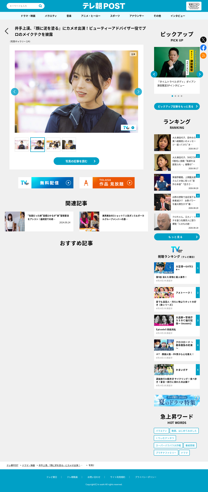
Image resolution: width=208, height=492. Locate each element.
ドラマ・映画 (28, 16)
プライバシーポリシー (145, 476)
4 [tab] (181, 96)
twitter (203, 40)
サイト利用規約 (117, 476)
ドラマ (184, 452)
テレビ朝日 (51, 476)
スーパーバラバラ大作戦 (168, 445)
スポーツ (115, 16)
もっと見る (175, 237)
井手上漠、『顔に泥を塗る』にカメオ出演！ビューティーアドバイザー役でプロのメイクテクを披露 (63, 465)
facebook (203, 48)
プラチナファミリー (166, 452)
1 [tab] (172, 96)
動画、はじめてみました (184, 430)
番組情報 (190, 445)
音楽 (69, 16)
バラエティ (51, 16)
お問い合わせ (94, 476)
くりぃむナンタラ (165, 438)
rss (203, 55)
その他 (157, 16)
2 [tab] (175, 96)
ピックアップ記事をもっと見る (176, 106)
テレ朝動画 (72, 476)
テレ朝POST (104, 6)
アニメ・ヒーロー (90, 16)
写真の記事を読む (76, 161)
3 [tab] (178, 96)
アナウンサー (136, 16)
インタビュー (178, 16)
